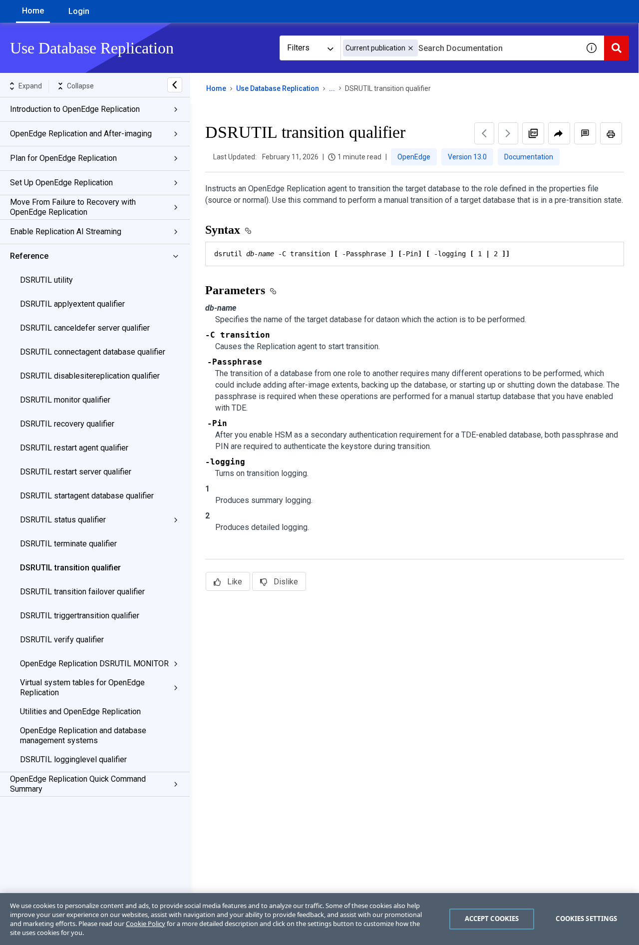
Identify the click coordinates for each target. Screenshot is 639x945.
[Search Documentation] (616, 47)
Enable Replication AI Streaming (65, 231)
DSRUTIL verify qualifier (62, 639)
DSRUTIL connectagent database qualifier (92, 352)
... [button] (332, 88)
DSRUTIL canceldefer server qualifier (85, 328)
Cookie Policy (145, 923)
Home (33, 10)
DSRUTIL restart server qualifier (75, 471)
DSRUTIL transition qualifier (70, 567)
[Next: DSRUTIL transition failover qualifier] (508, 133)
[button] (410, 48)
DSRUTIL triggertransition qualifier (79, 615)
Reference (29, 256)
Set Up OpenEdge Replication (61, 182)
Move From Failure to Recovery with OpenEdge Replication (73, 207)
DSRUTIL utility (46, 280)
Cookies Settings (586, 918)
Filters (298, 47)
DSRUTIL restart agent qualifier (74, 448)
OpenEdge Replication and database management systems (83, 735)
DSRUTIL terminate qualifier (68, 543)
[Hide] (174, 84)
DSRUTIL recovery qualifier (67, 424)
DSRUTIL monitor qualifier (65, 400)
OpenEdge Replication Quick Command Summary (78, 784)
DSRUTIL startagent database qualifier (87, 495)
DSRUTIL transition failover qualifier (82, 591)
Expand (30, 86)
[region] (319, 919)
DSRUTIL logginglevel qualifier (73, 759)
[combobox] (459, 47)
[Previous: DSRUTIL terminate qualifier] (484, 133)
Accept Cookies (492, 918)
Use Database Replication (277, 88)
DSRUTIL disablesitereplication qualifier (90, 376)
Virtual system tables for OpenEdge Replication (82, 687)
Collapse (80, 86)
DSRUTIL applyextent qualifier (72, 304)
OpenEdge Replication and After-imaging (81, 133)
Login (78, 11)
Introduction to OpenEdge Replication (75, 109)
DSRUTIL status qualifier (63, 519)
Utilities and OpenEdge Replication (80, 711)
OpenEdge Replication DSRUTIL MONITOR (94, 663)
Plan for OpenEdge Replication (63, 158)
